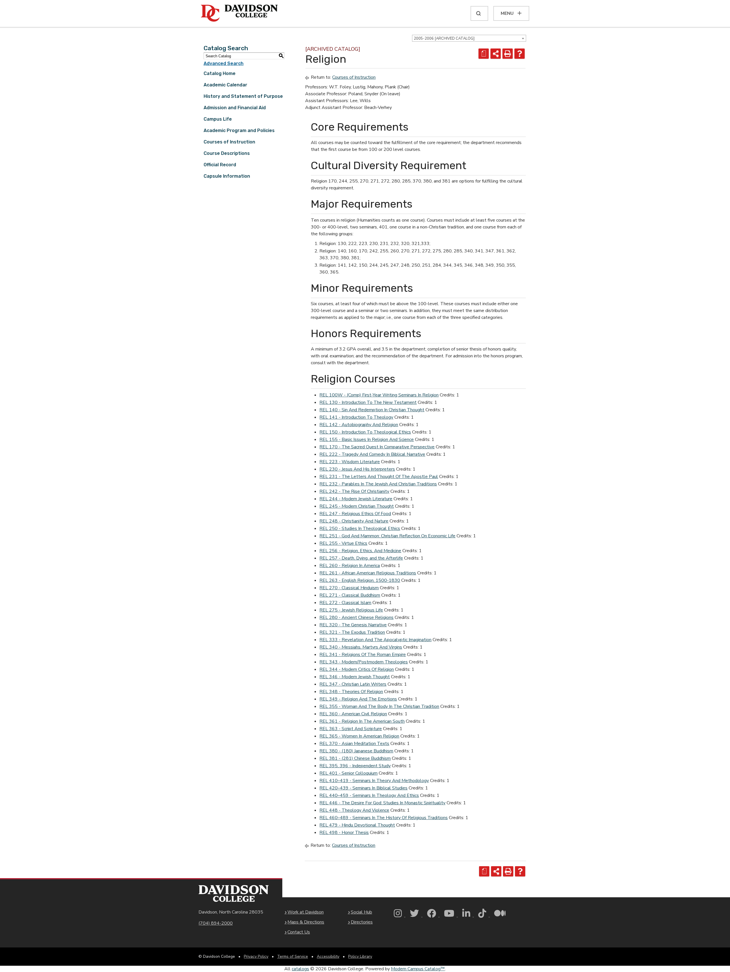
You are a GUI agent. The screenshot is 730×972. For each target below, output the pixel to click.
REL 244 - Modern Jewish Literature (355, 499)
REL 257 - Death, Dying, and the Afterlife (361, 558)
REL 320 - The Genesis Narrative (353, 625)
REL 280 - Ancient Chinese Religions (356, 617)
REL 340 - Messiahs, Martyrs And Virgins (360, 647)
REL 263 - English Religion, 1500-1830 (359, 580)
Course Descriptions (227, 153)
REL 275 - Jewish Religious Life (351, 610)
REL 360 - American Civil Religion (353, 714)
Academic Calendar (225, 85)
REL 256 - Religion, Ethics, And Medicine (360, 551)
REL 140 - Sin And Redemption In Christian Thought (371, 410)
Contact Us (298, 932)
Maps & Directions (305, 922)
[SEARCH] (479, 13)
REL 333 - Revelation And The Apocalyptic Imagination (375, 640)
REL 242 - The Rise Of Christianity (354, 491)
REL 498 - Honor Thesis (344, 832)
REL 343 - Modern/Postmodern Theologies (363, 662)
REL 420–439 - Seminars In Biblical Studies (363, 788)
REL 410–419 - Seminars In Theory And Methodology (374, 780)
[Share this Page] (495, 53)
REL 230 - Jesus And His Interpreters (357, 469)
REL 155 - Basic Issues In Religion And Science (366, 439)
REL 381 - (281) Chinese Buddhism (355, 758)
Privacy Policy (256, 956)
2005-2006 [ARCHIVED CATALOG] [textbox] (444, 38)
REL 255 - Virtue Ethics (343, 543)
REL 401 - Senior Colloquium (348, 773)
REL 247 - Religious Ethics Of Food (355, 514)
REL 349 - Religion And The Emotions (358, 699)
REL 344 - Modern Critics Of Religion (356, 669)
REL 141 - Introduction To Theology (356, 417)
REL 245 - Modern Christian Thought (356, 506)
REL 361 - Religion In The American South (362, 721)
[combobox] (469, 38)
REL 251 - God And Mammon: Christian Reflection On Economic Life (387, 536)
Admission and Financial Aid (235, 107)
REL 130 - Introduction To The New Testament (368, 402)
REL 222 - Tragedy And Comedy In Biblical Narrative (372, 454)
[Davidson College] (239, 13)
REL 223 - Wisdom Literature (349, 462)
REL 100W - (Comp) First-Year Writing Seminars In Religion (379, 395)
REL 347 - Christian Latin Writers (352, 684)
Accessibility (328, 956)
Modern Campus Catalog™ (418, 969)
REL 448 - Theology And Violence (354, 810)
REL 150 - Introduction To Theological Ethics (365, 432)
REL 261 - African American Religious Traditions (367, 573)
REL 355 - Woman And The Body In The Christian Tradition (379, 706)
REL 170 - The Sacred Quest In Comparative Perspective (377, 447)
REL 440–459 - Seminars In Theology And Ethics (369, 795)
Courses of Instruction (229, 142)
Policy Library (360, 956)
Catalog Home (220, 73)
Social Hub (361, 912)
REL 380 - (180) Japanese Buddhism (356, 751)
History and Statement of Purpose (243, 96)
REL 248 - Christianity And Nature (353, 521)
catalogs (300, 969)
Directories (362, 922)
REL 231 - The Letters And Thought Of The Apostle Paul (378, 476)
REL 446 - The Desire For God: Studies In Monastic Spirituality (382, 803)
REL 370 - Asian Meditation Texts (354, 743)
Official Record (220, 164)
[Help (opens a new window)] (519, 53)
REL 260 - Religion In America (349, 565)
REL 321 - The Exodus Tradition (352, 632)
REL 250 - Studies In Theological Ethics (359, 528)
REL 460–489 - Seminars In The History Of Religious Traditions (383, 818)
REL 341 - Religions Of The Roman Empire (362, 654)
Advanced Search (224, 63)
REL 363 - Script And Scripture (350, 729)
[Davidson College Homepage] (233, 893)
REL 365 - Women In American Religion (359, 736)
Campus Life (218, 119)
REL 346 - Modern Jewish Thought (354, 677)
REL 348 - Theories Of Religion (351, 691)
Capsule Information (227, 176)
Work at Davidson (305, 912)
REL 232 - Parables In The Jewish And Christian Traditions (378, 484)
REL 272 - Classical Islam (345, 603)
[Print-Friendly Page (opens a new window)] (507, 53)
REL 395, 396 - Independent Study (355, 766)
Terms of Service (292, 956)
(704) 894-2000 (215, 923)
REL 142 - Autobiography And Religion (358, 425)
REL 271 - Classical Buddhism (349, 595)
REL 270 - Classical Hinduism (349, 588)
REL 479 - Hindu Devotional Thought (357, 825)
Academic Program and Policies (239, 130)
